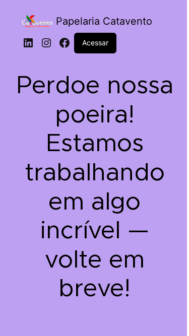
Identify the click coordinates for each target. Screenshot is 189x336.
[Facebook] (64, 43)
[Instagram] (46, 43)
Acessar (95, 42)
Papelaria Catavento (104, 21)
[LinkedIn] (28, 43)
